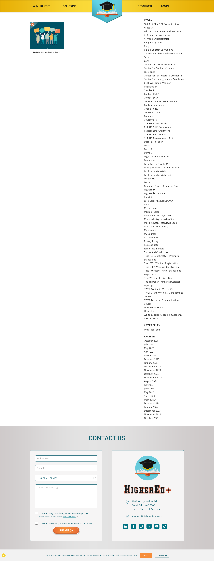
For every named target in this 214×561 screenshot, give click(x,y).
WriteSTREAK (151, 318)
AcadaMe (149, 27)
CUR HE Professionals (155, 123)
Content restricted (154, 104)
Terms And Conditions (156, 252)
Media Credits (151, 211)
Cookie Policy (151, 108)
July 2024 (148, 384)
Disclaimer (149, 160)
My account (150, 230)
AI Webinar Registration (157, 38)
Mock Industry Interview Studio (160, 219)
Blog (146, 46)
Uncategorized (152, 329)
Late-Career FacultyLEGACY (158, 200)
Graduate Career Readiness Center (162, 186)
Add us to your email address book (162, 31)
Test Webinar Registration (158, 277)
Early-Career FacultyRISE (157, 163)
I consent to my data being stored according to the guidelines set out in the (63, 515)
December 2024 (152, 366)
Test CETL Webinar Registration (161, 263)
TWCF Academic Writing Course (161, 289)
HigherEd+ (149, 189)
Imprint (148, 197)
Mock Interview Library (156, 226)
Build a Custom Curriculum (158, 49)
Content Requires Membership (160, 101)
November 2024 (152, 370)
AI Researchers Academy (157, 35)
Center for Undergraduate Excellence (164, 79)
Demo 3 (148, 152)
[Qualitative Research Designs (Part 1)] (47, 35)
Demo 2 (148, 149)
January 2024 (151, 406)
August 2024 (150, 381)
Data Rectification (153, 141)
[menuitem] (45, 6)
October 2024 (151, 373)
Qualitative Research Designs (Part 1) (46, 52)
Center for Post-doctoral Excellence (163, 75)
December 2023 (152, 410)
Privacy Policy (151, 241)
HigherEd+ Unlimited (155, 193)
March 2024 (150, 399)
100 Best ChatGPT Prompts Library (163, 24)
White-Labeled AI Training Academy (163, 314)
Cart (146, 60)
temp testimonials (154, 248)
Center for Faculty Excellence (159, 64)
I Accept (146, 555)
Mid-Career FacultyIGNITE (157, 215)
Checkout (149, 90)
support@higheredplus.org (147, 516)
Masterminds (151, 208)
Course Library (152, 112)
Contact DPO (151, 97)
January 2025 (151, 362)
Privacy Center (151, 237)
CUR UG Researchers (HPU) (158, 138)
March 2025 (150, 355)
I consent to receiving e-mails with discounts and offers (65, 523)
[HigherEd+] (107, 6)
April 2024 (149, 395)
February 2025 (151, 359)
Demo (147, 145)
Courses (148, 116)
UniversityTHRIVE (153, 307)
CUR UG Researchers (155, 134)
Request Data (151, 244)
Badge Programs (153, 42)
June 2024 (149, 388)
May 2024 (149, 392)
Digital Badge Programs (157, 156)
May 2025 (149, 348)
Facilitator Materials (155, 171)
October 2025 (151, 340)
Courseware (150, 119)
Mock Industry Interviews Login (160, 222)
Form (147, 182)
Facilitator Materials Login (158, 174)
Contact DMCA (151, 93)
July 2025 (148, 344)
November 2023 (152, 414)
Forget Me (149, 178)
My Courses (150, 233)
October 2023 (151, 418)
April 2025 (149, 351)
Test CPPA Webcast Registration (161, 266)
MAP (146, 204)
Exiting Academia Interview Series (162, 167)
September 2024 (153, 377)
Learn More (162, 555)
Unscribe (149, 311)
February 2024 (151, 403)
